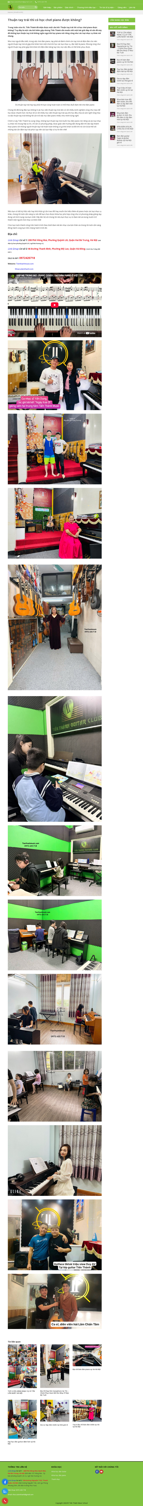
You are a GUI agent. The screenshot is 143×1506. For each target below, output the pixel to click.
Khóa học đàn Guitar (58, 1471)
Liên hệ (132, 8)
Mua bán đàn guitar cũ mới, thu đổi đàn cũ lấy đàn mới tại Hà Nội (124, 116)
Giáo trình (69, 8)
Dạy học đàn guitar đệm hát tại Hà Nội (21, 1443)
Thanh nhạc (55, 1479)
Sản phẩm (58, 8)
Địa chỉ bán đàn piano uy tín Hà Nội (87, 1369)
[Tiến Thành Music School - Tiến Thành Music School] (11, 7)
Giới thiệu (47, 8)
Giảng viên (122, 8)
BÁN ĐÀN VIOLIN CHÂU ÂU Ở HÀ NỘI (125, 128)
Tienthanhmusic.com (25, 263)
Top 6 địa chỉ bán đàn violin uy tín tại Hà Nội (86, 1426)
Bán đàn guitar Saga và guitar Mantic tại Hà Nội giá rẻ (124, 139)
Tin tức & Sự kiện (107, 8)
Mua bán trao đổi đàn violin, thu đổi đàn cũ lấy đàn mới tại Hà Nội (124, 102)
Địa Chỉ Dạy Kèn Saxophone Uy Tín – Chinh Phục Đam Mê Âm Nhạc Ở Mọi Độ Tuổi (54, 1393)
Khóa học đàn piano (58, 1475)
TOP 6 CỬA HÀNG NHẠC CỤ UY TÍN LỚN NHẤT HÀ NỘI (21, 1392)
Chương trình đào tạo (86, 8)
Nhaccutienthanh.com (20, 269)
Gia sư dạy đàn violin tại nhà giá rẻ (54, 1425)
